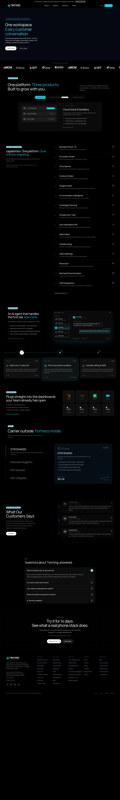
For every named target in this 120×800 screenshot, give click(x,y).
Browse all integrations (12, 414)
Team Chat (40, 677)
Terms (101, 693)
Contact (86, 663)
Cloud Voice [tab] (40, 97)
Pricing (74, 5)
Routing (70, 668)
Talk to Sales (23, 48)
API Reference (103, 668)
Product (46, 5)
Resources (65, 5)
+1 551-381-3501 (10, 678)
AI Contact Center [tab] (58, 97)
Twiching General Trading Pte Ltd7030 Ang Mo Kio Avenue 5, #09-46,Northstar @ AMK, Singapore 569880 (15, 673)
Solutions (55, 5)
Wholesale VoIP (104, 674)
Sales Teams (56, 660)
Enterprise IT (56, 683)
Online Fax (40, 671)
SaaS (54, 680)
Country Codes (104, 663)
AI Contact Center (42, 663)
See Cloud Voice (67, 127)
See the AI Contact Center (15, 338)
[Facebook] (7, 684)
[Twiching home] (13, 5)
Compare (86, 668)
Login (101, 5)
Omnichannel (40, 666)
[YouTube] (18, 684)
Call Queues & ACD (73, 666)
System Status (88, 671)
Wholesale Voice (104, 671)
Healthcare (56, 668)
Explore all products (60, 293)
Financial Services (57, 674)
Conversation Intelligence (75, 671)
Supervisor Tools (73, 677)
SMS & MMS (40, 668)
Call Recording (72, 663)
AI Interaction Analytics (74, 674)
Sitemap (112, 693)
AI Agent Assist (41, 683)
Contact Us (11, 533)
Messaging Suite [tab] (78, 97)
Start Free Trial (53, 641)
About (85, 660)
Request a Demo (79, 1)
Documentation (104, 666)
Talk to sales (67, 641)
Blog (101, 660)
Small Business (57, 677)
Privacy (96, 693)
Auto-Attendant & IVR (74, 660)
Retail (54, 671)
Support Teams (57, 663)
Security (86, 674)
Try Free (108, 5)
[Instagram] (15, 684)
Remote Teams (57, 666)
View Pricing (11, 48)
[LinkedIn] (11, 684)
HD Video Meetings (42, 674)
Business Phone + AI (42, 660)
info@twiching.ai (10, 680)
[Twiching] (12, 658)
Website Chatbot (73, 680)
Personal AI (40, 680)
